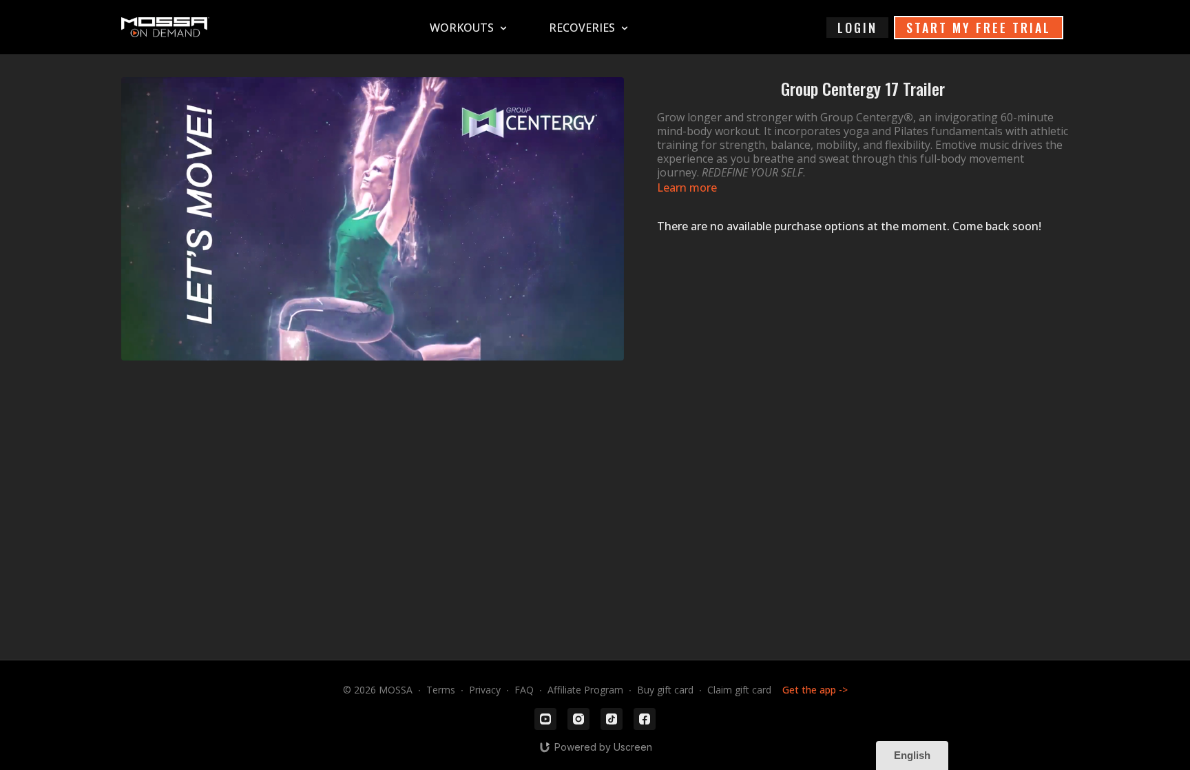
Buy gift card (665, 689)
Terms (440, 689)
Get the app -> (815, 689)
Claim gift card (739, 689)
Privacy (485, 689)
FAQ (524, 689)
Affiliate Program (585, 689)
